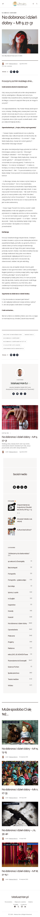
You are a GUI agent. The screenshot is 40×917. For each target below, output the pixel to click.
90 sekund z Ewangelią (16, 561)
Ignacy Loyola (13, 592)
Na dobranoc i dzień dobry (9, 13)
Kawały (10, 611)
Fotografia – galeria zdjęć (17, 580)
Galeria (30, 902)
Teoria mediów (13, 679)
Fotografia (12, 574)
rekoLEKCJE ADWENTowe (18, 654)
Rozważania (8, 902)
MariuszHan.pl (20, 897)
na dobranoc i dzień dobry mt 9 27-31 (14, 341)
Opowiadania (13, 629)
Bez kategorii (12, 567)
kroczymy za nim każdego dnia (12, 334)
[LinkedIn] (25, 487)
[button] (3, 4)
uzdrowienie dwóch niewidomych (13, 348)
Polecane (11, 636)
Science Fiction (13, 667)
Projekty (11, 642)
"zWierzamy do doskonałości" (19, 553)
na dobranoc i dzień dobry (11, 338)
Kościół (10, 617)
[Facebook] (14, 487)
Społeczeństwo (13, 673)
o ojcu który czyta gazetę (11, 345)
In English (11, 598)
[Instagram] (21, 487)
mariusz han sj (29, 334)
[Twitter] (18, 487)
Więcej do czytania (20, 902)
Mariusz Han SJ (19, 383)
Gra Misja (11, 586)
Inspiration (11, 605)
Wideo (10, 685)
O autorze (24, 904)
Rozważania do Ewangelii (17, 660)
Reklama (11, 648)
